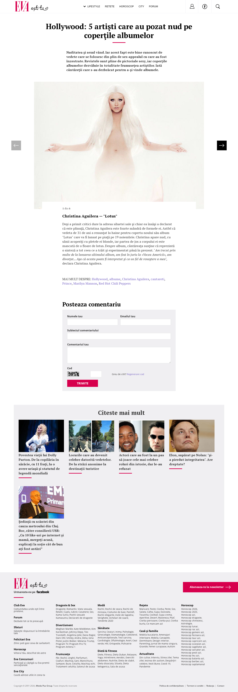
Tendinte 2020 (105, 620)
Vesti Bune (154, 663)
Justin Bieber (70, 640)
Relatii (59, 611)
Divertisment (64, 625)
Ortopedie (114, 643)
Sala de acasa (117, 666)
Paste (153, 608)
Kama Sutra (62, 614)
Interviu (155, 657)
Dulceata (165, 611)
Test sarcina (124, 637)
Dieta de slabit (126, 660)
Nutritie (113, 660)
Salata (142, 611)
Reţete (143, 605)
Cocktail (154, 614)
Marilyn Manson (85, 283)
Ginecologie (104, 634)
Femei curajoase (157, 646)
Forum (153, 6)
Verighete (103, 617)
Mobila (155, 637)
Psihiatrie (126, 643)
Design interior (161, 640)
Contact (220, 685)
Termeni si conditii (195, 685)
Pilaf (172, 617)
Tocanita (144, 614)
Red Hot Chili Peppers (115, 283)
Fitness (108, 654)
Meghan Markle (64, 628)
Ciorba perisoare (148, 620)
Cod (69, 368)
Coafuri (60, 660)
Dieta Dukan (119, 654)
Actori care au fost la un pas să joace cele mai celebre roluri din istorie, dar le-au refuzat (141, 462)
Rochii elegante (106, 614)
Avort (128, 640)
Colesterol (131, 634)
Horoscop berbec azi (192, 661)
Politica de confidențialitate (171, 685)
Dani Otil (60, 637)
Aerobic (120, 657)
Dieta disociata (106, 663)
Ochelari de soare (118, 617)
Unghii (71, 657)
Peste (168, 608)
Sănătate (103, 628)
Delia (85, 637)
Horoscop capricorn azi (193, 640)
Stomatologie (118, 634)
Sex (91, 611)
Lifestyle (93, 6)
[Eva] (24, 3)
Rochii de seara (113, 608)
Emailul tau (127, 316)
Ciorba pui (164, 620)
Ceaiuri (110, 631)
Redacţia (210, 685)
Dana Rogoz (89, 635)
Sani (76, 660)
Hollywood (100, 279)
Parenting (144, 643)
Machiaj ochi (88, 663)
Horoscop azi (188, 614)
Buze (68, 663)
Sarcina (102, 631)
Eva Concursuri (23, 659)
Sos (173, 608)
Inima (118, 631)
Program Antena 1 (65, 646)
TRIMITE (82, 383)
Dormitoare (145, 640)
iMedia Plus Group (44, 685)
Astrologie (186, 623)
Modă (101, 605)
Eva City (19, 671)
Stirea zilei (166, 657)
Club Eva (19, 605)
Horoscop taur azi (190, 638)
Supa (157, 611)
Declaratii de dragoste (81, 617)
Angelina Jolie (74, 635)
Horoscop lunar (189, 626)
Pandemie (144, 666)
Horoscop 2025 (189, 611)
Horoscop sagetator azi (193, 646)
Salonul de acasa (86, 666)
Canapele (164, 637)
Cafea (150, 611)
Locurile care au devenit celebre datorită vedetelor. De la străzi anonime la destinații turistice (90, 462)
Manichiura (86, 660)
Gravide (143, 646)
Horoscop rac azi (190, 629)
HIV (106, 643)
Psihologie (128, 631)
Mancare (144, 608)
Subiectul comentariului (83, 330)
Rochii (63, 657)
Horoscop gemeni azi (192, 632)
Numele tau (75, 316)
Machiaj (69, 660)
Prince (67, 283)
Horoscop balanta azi (192, 658)
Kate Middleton (82, 628)
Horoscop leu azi (190, 655)
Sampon (60, 663)
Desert (153, 617)
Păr (57, 657)
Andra (77, 637)
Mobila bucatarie (148, 634)
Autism (171, 646)
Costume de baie (116, 612)
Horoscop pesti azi (191, 652)
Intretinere (109, 657)
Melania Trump (86, 640)
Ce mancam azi (154, 623)
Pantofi (130, 612)
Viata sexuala (85, 608)
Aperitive (144, 617)
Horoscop (126, 6)
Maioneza (163, 617)
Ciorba (160, 608)
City (141, 6)
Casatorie (84, 611)
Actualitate (146, 654)
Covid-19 (165, 663)
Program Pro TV (77, 643)
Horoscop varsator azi (193, 649)
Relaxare (131, 654)
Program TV (62, 643)
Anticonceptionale (107, 637)
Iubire (74, 611)
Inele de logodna (124, 614)
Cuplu (67, 611)
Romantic (72, 608)
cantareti (157, 279)
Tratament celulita (66, 666)
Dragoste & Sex (65, 605)
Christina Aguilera (135, 279)
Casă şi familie (148, 631)
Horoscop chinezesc (192, 620)
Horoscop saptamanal (193, 664)
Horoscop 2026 (189, 608)
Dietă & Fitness (107, 651)
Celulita (76, 663)
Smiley (70, 637)
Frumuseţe (63, 654)
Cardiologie (104, 640)
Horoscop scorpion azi (193, 643)
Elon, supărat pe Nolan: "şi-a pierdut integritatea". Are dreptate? (191, 459)
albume (114, 279)
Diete (100, 654)
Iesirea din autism (154, 660)
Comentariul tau (78, 344)
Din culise (144, 657)
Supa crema (165, 614)
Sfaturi (18, 627)
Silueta (118, 663)
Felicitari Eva (22, 639)
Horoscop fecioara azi (192, 635)
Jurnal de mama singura (164, 643)
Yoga (100, 657)
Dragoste (61, 608)
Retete (109, 6)
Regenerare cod (135, 374)
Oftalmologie (118, 640)
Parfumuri (81, 657)
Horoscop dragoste (191, 617)
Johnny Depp (76, 631)
